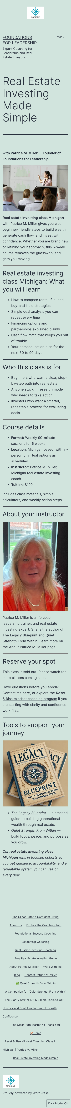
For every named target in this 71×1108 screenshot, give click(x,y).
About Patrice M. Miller (27, 647)
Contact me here (16, 693)
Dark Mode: (55, 1103)
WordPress (40, 1093)
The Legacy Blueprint (20, 635)
